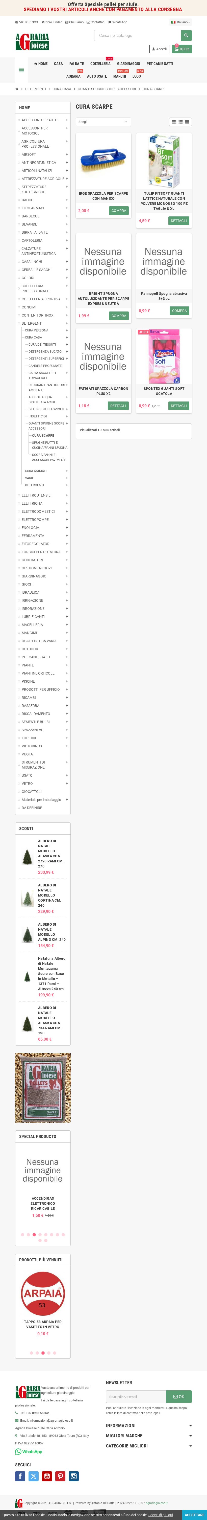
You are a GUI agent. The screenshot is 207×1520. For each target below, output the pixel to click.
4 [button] (40, 1234)
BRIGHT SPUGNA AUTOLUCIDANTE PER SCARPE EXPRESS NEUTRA (103, 299)
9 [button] (40, 1240)
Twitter (34, 1476)
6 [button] (51, 1234)
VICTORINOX (26, 22)
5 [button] (45, 1234)
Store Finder (51, 22)
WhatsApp (117, 22)
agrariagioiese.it (157, 1503)
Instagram (74, 1476)
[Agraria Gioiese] (32, 41)
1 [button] (22, 1234)
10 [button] (45, 1240)
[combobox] (143, 35)
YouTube (47, 1476)
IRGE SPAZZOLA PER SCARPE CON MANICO (103, 195)
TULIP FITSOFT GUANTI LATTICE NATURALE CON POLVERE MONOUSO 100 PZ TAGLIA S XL (164, 201)
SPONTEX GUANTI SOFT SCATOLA (164, 391)
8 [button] (63, 1234)
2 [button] (28, 1234)
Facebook (20, 1476)
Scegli (83, 122)
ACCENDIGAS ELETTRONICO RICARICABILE (43, 1203)
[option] (43, 1182)
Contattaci (97, 22)
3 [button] (34, 1234)
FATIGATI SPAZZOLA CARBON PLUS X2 (103, 391)
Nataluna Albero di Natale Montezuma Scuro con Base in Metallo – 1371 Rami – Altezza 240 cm (51, 973)
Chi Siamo (76, 22)
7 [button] (57, 1234)
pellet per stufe (120, 4)
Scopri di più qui (160, 1515)
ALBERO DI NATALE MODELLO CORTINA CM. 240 (49, 895)
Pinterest (60, 1476)
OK (181, 1396)
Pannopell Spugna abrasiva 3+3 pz (164, 296)
